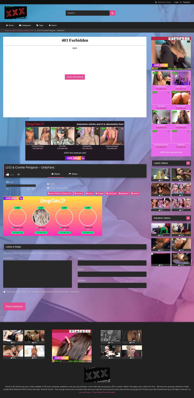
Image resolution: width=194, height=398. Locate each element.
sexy (58, 184)
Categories (26, 25)
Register (186, 2)
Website (81, 280)
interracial (112, 193)
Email (81, 269)
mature (136, 193)
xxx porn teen (85, 392)
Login (176, 2)
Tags (41, 25)
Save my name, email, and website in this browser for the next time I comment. (43, 292)
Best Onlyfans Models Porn (23, 31)
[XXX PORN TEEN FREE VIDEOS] (15, 13)
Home (11, 25)
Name (81, 258)
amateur (80, 193)
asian (90, 193)
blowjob (100, 193)
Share (74, 174)
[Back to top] (186, 390)
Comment (7, 258)
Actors (53, 25)
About (57, 174)
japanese (124, 193)
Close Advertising (75, 77)
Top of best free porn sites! (104, 392)
